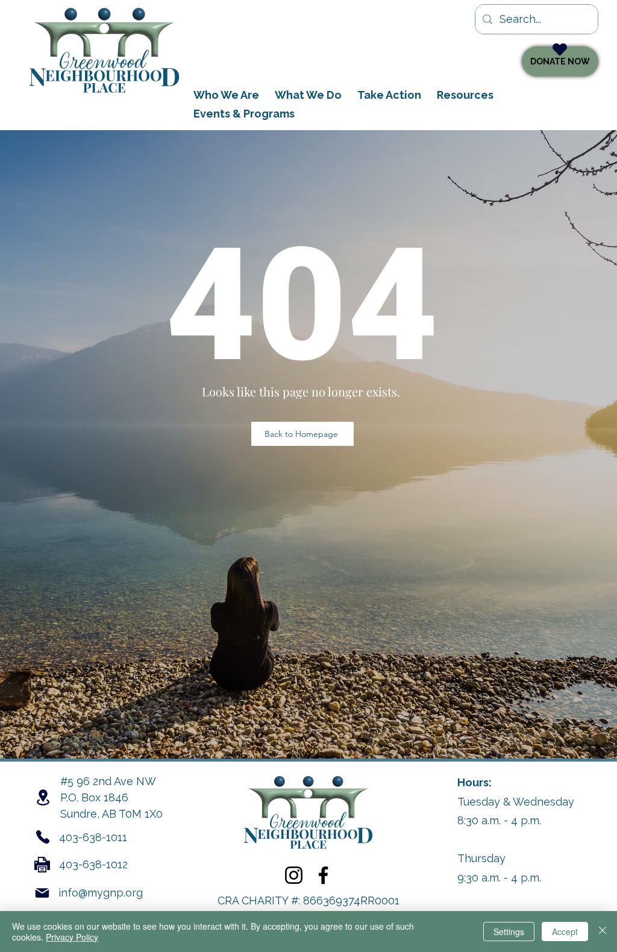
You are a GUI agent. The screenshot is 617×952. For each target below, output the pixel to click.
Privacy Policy (72, 937)
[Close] (602, 931)
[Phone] (43, 837)
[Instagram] (293, 875)
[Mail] (42, 893)
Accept (565, 931)
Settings (508, 931)
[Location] (43, 797)
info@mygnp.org (100, 892)
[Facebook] (323, 875)
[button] (308, 95)
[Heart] (559, 49)
